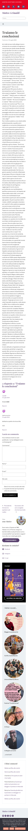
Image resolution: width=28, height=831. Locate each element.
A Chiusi (6, 727)
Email (4, 471)
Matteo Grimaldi (11, 12)
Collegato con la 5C (10, 750)
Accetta (6, 828)
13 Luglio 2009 (6, 397)
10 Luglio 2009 (12, 40)
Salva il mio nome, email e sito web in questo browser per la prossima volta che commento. (14, 489)
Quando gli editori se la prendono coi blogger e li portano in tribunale (14, 784)
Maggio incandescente (11, 632)
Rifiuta (11, 828)
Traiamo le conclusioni (10, 34)
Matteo (7, 768)
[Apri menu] (3, 24)
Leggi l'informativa (20, 828)
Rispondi (4, 406)
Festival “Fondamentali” (11, 703)
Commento (6, 445)
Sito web (4, 479)
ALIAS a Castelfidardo (11, 655)
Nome (4, 464)
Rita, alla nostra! (15, 768)
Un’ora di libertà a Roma (11, 679)
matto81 (4, 396)
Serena (7, 772)
